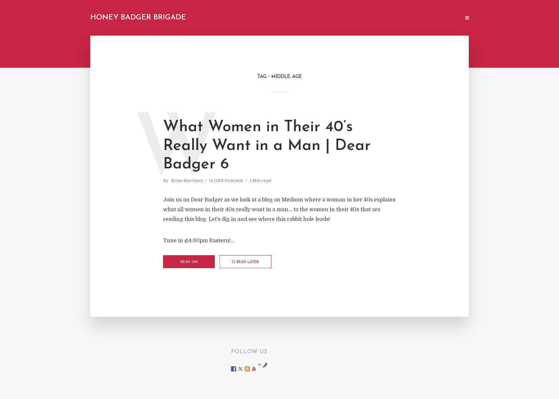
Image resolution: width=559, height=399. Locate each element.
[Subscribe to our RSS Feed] (247, 368)
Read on (189, 262)
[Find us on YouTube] (254, 368)
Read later (247, 262)
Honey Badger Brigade (138, 17)
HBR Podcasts (228, 180)
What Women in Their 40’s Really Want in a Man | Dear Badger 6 (267, 146)
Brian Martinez (187, 180)
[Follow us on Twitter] (240, 368)
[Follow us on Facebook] (233, 368)
